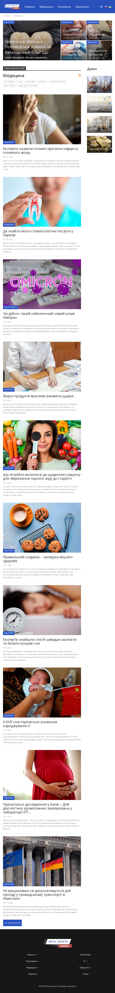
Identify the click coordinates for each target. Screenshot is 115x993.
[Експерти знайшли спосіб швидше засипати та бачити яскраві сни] (42, 610)
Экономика (31, 961)
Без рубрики (9, 82)
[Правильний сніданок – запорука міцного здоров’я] (42, 527)
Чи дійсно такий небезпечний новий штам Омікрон (39, 315)
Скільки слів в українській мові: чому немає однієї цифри (99, 101)
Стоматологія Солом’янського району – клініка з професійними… (74, 38)
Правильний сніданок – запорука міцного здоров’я (38, 559)
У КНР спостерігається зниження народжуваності (30, 723)
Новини (30, 6)
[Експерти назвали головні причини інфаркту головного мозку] (42, 119)
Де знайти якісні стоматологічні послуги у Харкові (38, 233)
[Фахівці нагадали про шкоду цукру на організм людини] (74, 50)
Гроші (20, 82)
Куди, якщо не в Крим (28, 86)
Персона (32, 973)
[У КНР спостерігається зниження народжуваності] (42, 692)
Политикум (85, 954)
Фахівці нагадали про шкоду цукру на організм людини (73, 58)
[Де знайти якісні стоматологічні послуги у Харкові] (42, 202)
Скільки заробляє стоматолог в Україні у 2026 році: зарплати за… (99, 77)
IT (84, 961)
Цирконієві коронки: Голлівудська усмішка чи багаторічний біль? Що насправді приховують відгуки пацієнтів (28, 52)
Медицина (46, 6)
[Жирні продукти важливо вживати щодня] (42, 367)
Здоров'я (8, 22)
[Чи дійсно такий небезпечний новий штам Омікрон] (42, 284)
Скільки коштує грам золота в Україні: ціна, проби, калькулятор (99, 139)
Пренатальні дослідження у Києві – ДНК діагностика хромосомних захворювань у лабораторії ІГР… (37, 808)
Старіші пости (13, 923)
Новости (31, 954)
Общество (84, 967)
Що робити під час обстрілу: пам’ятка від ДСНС (98, 121)
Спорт (85, 973)
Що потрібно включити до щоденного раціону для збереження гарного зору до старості (42, 476)
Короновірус (9, 86)
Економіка (64, 6)
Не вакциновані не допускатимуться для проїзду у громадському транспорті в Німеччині (37, 894)
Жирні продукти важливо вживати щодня (38, 396)
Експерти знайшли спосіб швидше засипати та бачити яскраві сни (40, 641)
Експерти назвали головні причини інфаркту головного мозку (40, 150)
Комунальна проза (58, 82)
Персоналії (82, 6)
